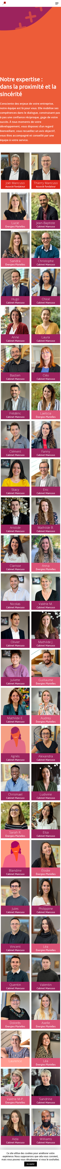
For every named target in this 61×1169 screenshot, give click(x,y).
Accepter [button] (31, 1164)
